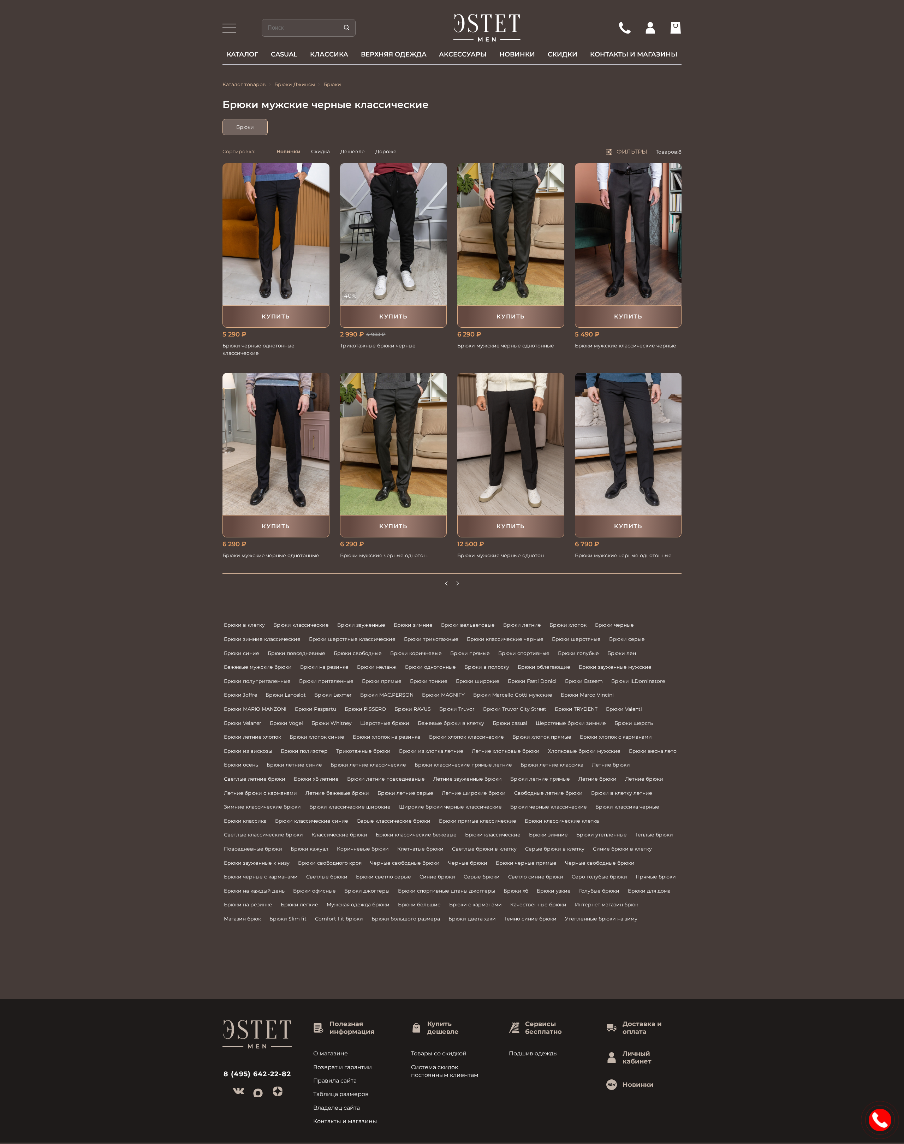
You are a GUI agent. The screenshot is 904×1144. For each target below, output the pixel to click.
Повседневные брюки (253, 849)
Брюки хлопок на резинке (387, 737)
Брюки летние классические (368, 765)
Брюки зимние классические (262, 639)
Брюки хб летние (316, 779)
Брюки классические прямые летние (463, 765)
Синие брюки (437, 877)
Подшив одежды (533, 1053)
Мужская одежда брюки (358, 904)
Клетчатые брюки (420, 849)
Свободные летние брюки (548, 793)
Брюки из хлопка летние (431, 751)
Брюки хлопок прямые (541, 737)
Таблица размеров (341, 1094)
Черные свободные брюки (405, 863)
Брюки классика (245, 821)
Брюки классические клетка (562, 821)
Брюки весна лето (653, 751)
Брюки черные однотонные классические (258, 349)
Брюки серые (627, 639)
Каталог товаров (244, 84)
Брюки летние (522, 625)
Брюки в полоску (486, 667)
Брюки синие (241, 653)
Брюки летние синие (294, 765)
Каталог (242, 54)
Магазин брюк (242, 919)
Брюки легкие (299, 904)
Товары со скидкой (438, 1053)
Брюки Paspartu (315, 709)
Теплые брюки (654, 835)
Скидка (320, 151)
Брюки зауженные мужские (615, 667)
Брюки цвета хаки (472, 919)
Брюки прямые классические (477, 821)
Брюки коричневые (416, 653)
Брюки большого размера (405, 919)
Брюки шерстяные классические (352, 639)
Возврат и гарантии (342, 1067)
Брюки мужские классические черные (625, 345)
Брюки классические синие (311, 821)
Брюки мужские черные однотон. (384, 555)
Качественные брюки (538, 904)
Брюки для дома (649, 891)
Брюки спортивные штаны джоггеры (446, 891)
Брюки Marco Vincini (587, 695)
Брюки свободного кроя (330, 863)
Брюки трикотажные (431, 639)
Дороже (386, 151)
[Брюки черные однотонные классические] (275, 234)
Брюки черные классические (548, 807)
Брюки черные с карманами (261, 877)
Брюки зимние (413, 625)
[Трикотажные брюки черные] (393, 234)
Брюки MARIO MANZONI (255, 709)
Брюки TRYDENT (576, 709)
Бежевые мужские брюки (258, 667)
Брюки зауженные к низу (257, 863)
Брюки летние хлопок (252, 737)
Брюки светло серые (383, 877)
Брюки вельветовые (468, 625)
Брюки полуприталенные (257, 681)
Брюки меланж (377, 667)
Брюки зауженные (361, 625)
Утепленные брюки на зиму (601, 919)
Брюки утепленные (601, 835)
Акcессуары (463, 54)
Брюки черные (614, 625)
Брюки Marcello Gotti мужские (512, 695)
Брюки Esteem (584, 681)
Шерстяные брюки (384, 723)
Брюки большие (419, 904)
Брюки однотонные (430, 667)
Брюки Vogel (286, 723)
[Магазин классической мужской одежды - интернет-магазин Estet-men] (487, 28)
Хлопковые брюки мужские (584, 751)
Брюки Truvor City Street (514, 709)
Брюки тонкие (428, 681)
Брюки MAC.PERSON (387, 695)
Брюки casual (510, 723)
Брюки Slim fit (288, 919)
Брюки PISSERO (365, 709)
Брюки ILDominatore (638, 681)
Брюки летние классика (552, 765)
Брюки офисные (314, 891)
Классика (329, 54)
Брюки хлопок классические (466, 737)
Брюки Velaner (242, 723)
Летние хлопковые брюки (506, 751)
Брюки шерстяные (576, 639)
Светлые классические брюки (263, 835)
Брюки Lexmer (333, 695)
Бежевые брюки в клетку (451, 723)
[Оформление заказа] (676, 28)
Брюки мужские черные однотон (500, 555)
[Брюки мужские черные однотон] (510, 444)
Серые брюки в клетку (554, 849)
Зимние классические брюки (262, 807)
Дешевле (352, 151)
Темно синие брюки (530, 919)
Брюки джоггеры (366, 891)
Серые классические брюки (393, 821)
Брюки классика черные (627, 807)
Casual (284, 54)
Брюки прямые (470, 653)
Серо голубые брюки (599, 877)
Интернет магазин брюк (606, 904)
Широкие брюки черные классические (450, 807)
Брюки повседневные (296, 653)
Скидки (562, 54)
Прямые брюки (656, 877)
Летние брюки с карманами (260, 793)
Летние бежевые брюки (337, 793)
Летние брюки (611, 765)
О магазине (330, 1053)
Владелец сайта (336, 1107)
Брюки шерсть (633, 723)
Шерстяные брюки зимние (571, 723)
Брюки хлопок (568, 625)
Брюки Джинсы (294, 84)
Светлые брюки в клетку (484, 849)
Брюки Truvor (457, 709)
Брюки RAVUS (412, 709)
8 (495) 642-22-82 (257, 1074)
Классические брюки (339, 835)
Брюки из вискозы (248, 751)
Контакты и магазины (633, 54)
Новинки (517, 54)
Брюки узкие (554, 891)
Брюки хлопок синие (317, 737)
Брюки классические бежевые (416, 835)
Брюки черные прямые (526, 863)
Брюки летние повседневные (386, 779)
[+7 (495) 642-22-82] (625, 28)
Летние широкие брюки (474, 793)
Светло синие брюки (535, 877)
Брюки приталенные (326, 681)
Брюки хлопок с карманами (616, 737)
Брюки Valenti (624, 709)
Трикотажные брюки (363, 751)
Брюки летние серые (405, 793)
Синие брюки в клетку (622, 849)
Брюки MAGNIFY (443, 695)
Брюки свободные (358, 653)
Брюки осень (241, 765)
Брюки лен (621, 653)
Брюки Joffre (240, 695)
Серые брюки (482, 877)
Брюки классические (301, 625)
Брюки (245, 127)
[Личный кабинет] (650, 28)
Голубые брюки (599, 891)
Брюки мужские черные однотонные (505, 345)
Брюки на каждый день (254, 891)
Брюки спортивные (523, 653)
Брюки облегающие (544, 667)
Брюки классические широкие (350, 807)
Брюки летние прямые (540, 779)
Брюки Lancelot (286, 695)
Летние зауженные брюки (467, 779)
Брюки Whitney (331, 723)
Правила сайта (335, 1080)
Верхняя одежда (394, 54)
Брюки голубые (578, 653)
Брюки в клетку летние (621, 793)
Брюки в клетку (244, 625)
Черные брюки (467, 863)
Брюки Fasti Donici (532, 681)
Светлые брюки (326, 877)
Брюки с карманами (475, 904)
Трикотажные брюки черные (378, 345)
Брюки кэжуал (309, 849)
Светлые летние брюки (254, 779)
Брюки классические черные (505, 639)
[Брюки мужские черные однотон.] (393, 444)
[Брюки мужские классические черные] (628, 234)
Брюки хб (516, 891)
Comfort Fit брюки (339, 919)
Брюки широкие (477, 681)
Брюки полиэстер (304, 751)
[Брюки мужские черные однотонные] (510, 234)
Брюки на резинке (324, 667)
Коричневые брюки (363, 849)
